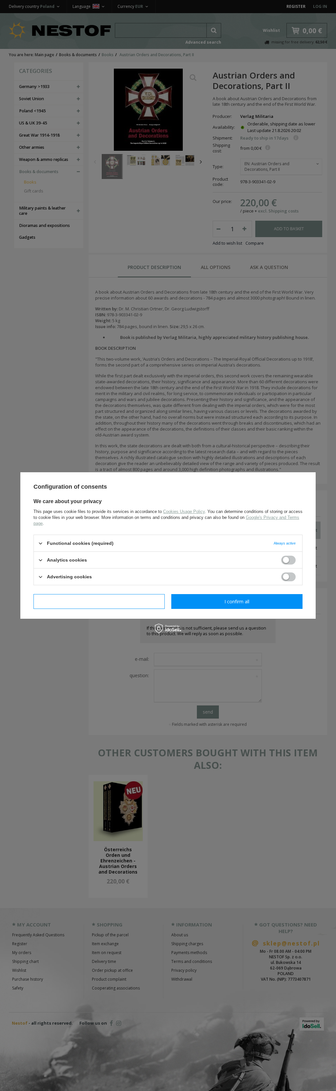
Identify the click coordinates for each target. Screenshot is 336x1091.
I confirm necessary (99, 601)
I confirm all (236, 601)
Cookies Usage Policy (184, 511)
